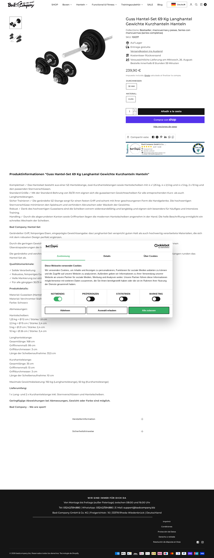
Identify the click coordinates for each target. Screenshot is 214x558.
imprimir (167, 521)
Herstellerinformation (83, 419)
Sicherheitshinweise (83, 431)
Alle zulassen (149, 310)
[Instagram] (202, 542)
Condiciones (166, 526)
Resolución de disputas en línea (167, 542)
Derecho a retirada (167, 537)
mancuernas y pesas (165, 30)
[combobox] (177, 4)
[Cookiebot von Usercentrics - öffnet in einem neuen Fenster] (156, 246)
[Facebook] (198, 542)
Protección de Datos (167, 532)
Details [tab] (107, 256)
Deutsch (181, 4)
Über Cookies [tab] (151, 256)
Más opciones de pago (165, 126)
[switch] (90, 299)
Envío (147, 75)
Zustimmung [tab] (63, 256)
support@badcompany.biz (139, 507)
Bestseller (145, 30)
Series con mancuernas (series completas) (158, 31)
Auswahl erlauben (107, 310)
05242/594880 (71, 507)
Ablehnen (65, 310)
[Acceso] (191, 4)
